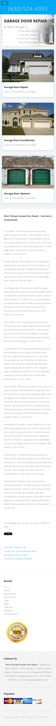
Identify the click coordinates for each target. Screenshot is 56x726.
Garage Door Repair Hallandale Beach (20, 551)
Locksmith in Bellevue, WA (15, 547)
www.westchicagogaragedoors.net (33, 679)
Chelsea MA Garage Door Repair (18, 558)
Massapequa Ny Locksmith (15, 555)
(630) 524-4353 (28, 8)
